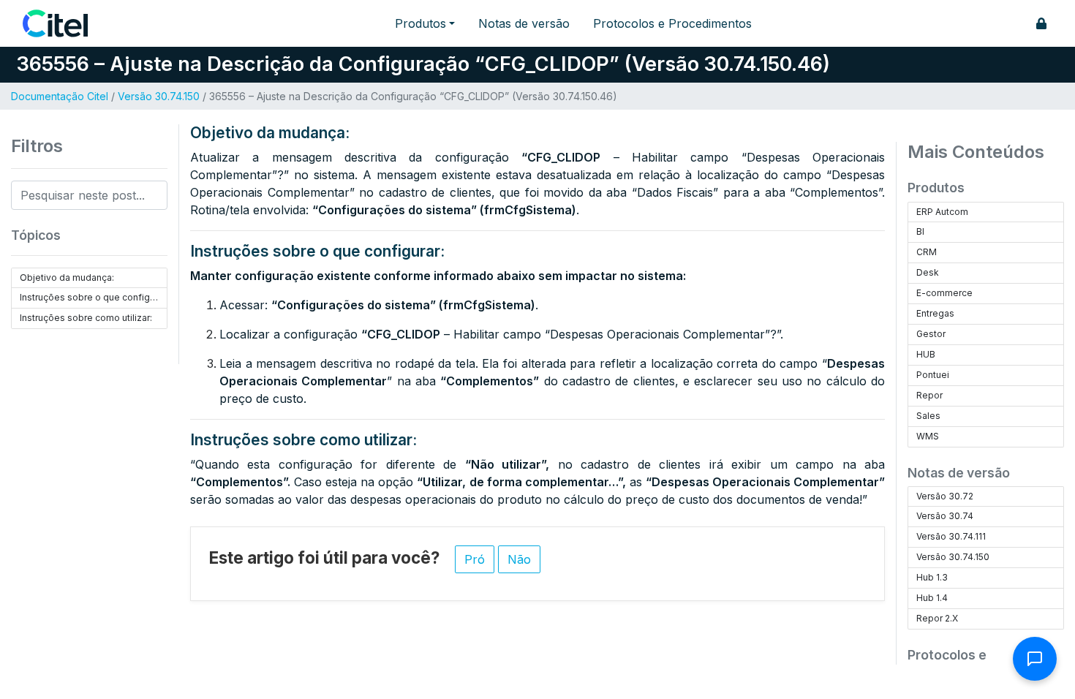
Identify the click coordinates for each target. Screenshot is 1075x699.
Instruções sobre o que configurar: (93, 297)
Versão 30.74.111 (951, 536)
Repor (929, 395)
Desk (927, 272)
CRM (926, 251)
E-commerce (944, 292)
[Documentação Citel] (64, 23)
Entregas (935, 313)
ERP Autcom (942, 211)
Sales (928, 415)
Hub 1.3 (932, 577)
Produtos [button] (420, 23)
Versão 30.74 (944, 515)
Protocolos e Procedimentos (672, 23)
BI (920, 231)
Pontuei (932, 374)
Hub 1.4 (932, 597)
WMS (927, 436)
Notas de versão (524, 23)
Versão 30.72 (944, 496)
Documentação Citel (59, 96)
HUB (925, 354)
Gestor (931, 333)
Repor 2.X (937, 618)
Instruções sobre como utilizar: (86, 317)
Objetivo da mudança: (67, 277)
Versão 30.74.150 (159, 96)
